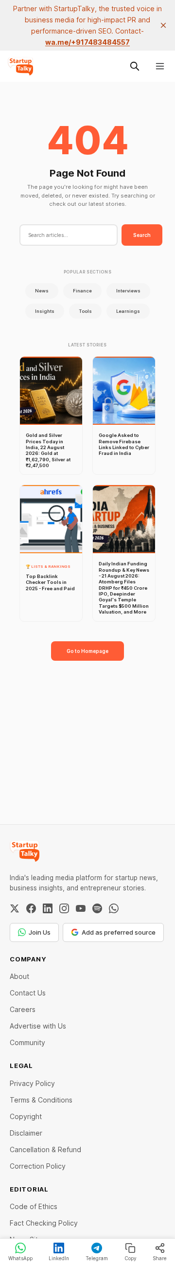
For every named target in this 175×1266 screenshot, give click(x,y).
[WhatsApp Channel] (114, 908)
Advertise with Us (38, 1026)
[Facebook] (31, 908)
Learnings (128, 311)
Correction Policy (38, 1166)
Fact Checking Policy (44, 1223)
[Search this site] (134, 66)
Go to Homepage (87, 651)
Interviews (128, 290)
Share (160, 1258)
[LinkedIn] (47, 908)
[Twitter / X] (14, 908)
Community (27, 1042)
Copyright (26, 1116)
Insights (44, 311)
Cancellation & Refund (45, 1149)
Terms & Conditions (41, 1100)
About (19, 976)
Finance (82, 290)
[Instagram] (64, 908)
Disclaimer (26, 1133)
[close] (163, 25)
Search (142, 235)
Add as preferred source (119, 932)
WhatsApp (20, 1258)
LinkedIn (59, 1258)
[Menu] (160, 66)
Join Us (40, 932)
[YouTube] (81, 908)
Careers (22, 1009)
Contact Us (28, 993)
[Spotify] (97, 908)
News (42, 290)
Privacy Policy (32, 1083)
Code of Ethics (33, 1206)
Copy (130, 1258)
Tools (85, 311)
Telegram (97, 1258)
